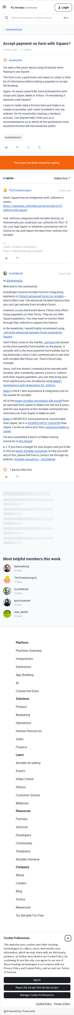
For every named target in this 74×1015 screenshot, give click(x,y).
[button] (4, 8)
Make (6, 391)
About (20, 875)
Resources (23, 811)
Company (22, 867)
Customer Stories (28, 795)
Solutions (22, 698)
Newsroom (23, 907)
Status (20, 899)
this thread (25, 441)
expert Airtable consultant (31, 451)
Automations (14, 29)
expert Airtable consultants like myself (38, 401)
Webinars (22, 803)
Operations (23, 723)
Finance (21, 747)
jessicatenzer (22, 600)
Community (24, 843)
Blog (19, 891)
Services (22, 827)
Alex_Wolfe (21, 612)
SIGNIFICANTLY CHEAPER (44, 423)
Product (21, 707)
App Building (25, 675)
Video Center (25, 779)
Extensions (23, 667)
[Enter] (6, 18)
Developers (23, 835)
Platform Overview (29, 650)
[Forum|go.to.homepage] (24, 7)
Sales (19, 739)
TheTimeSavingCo (20, 190)
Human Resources (29, 731)
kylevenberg (21, 566)
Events (20, 771)
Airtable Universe (27, 859)
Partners (22, 819)
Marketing (23, 715)
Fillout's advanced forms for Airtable (41, 296)
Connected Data (27, 691)
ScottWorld (16, 273)
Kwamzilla (15, 60)
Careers (21, 883)
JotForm (49, 342)
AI (17, 683)
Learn (20, 755)
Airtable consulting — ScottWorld (34, 459)
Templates (23, 851)
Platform (22, 642)
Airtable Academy (28, 763)
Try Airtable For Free (30, 915)
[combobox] (37, 18)
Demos (21, 787)
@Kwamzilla (14, 280)
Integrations (24, 659)
